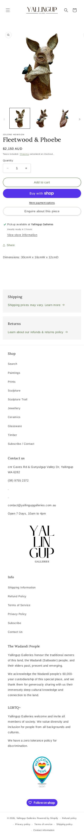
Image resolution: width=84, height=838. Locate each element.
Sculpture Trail (17, 399)
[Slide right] (79, 119)
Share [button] (11, 245)
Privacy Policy (17, 614)
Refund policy (69, 818)
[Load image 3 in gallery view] (64, 118)
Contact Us (15, 631)
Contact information (43, 830)
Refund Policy (17, 596)
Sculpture (14, 390)
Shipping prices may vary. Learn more (34, 305)
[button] (8, 10)
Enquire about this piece (42, 211)
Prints (12, 381)
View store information (22, 234)
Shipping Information (22, 587)
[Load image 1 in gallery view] (20, 118)
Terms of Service (19, 605)
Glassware (15, 426)
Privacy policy (22, 824)
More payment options (42, 202)
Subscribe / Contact (21, 443)
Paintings (14, 372)
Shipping (24, 154)
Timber (12, 434)
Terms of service (43, 824)
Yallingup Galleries (26, 818)
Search (12, 363)
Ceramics (14, 417)
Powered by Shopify (47, 818)
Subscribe (14, 623)
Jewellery (14, 408)
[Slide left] (4, 119)
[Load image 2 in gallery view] (42, 118)
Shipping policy (64, 824)
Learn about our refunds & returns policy (35, 332)
